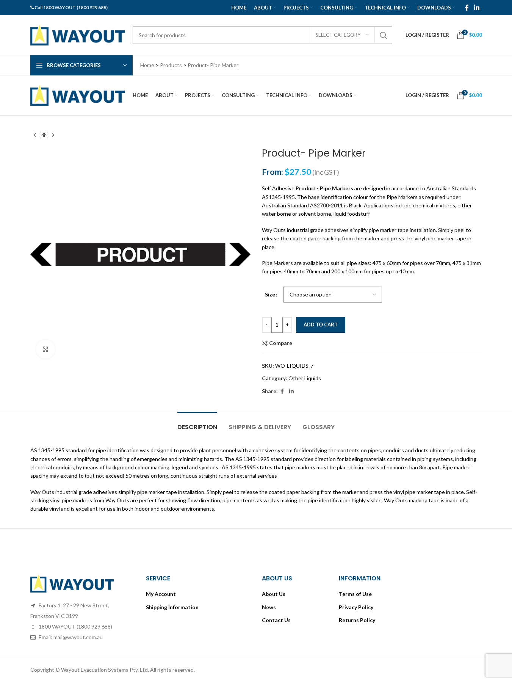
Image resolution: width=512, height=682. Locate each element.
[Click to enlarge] (45, 349)
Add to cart (321, 324)
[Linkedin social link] (476, 7)
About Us (273, 594)
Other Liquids (304, 378)
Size (270, 294)
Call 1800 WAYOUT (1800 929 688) (71, 7)
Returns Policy (357, 620)
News (269, 607)
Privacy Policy (356, 607)
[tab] (197, 423)
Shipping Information (172, 607)
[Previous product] (34, 135)
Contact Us (276, 620)
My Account (161, 594)
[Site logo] (77, 34)
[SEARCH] (383, 35)
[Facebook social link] (466, 7)
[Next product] (53, 135)
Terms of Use (355, 594)
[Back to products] (44, 135)
